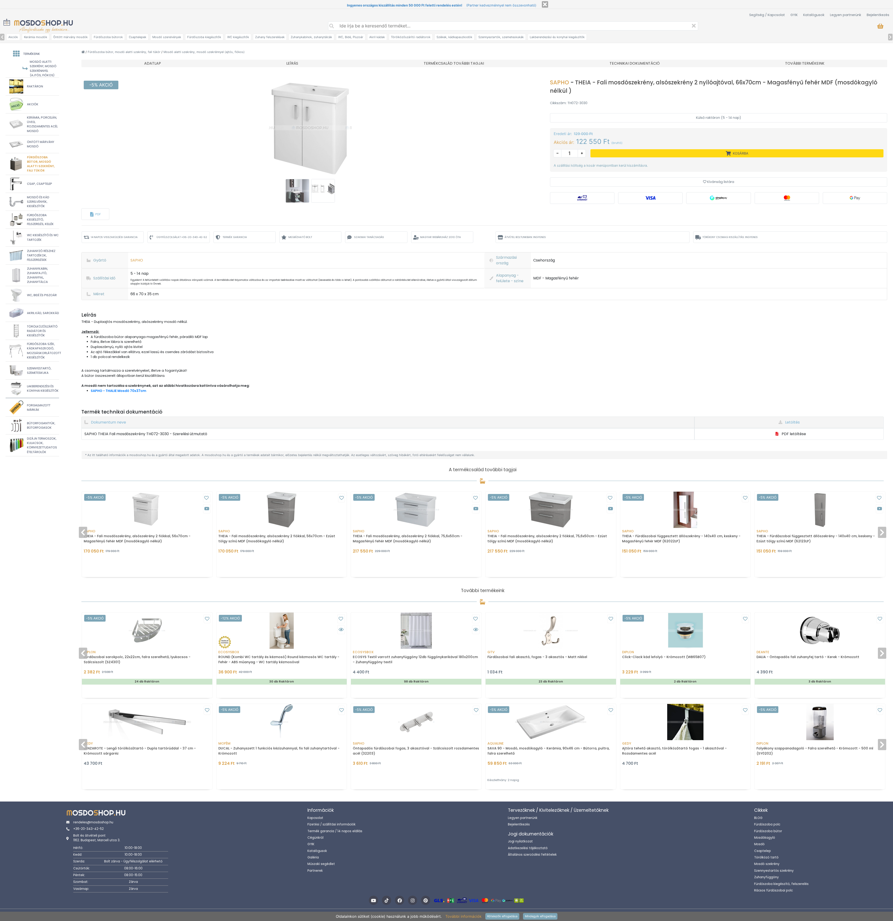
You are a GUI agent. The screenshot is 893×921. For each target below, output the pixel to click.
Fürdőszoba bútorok (108, 37)
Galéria (313, 857)
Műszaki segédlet (321, 864)
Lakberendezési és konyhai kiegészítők (557, 37)
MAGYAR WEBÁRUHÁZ (440, 237)
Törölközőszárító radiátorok (410, 37)
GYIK (794, 15)
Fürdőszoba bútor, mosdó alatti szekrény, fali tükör (124, 52)
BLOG (758, 818)
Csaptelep (762, 851)
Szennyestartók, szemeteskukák (501, 37)
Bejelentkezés (878, 15)
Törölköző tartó (766, 857)
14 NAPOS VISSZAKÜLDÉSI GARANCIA (114, 237)
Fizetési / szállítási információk (331, 824)
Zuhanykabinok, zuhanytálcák (311, 37)
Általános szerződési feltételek (532, 854)
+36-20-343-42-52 (88, 829)
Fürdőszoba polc (767, 824)
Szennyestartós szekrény (774, 870)
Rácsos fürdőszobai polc (773, 890)
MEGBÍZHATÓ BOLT (300, 237)
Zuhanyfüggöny (766, 877)
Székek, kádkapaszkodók (454, 37)
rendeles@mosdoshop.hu (93, 822)
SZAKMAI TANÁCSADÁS (369, 237)
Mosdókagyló (764, 837)
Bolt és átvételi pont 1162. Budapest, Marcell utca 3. (96, 837)
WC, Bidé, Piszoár (350, 37)
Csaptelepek (137, 37)
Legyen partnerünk (845, 15)
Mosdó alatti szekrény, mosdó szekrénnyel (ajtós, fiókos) (204, 52)
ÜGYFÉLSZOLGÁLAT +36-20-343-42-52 (182, 237)
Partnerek (315, 870)
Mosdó (759, 844)
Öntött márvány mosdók (70, 37)
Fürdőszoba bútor (768, 831)
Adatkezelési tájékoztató (528, 848)
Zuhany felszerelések (270, 37)
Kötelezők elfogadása (502, 916)
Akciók (13, 37)
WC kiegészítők (238, 37)
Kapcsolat (315, 818)
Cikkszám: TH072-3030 (568, 103)
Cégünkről (315, 837)
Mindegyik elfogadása (540, 916)
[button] (95, 214)
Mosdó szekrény (767, 864)
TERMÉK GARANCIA (235, 237)
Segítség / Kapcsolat (767, 15)
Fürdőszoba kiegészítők (204, 37)
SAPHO (560, 82)
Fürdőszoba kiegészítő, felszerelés (781, 884)
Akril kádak (377, 37)
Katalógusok (813, 15)
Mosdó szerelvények (166, 37)
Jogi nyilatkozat (520, 841)
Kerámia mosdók (35, 37)
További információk (463, 916)
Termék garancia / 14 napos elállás (334, 831)
